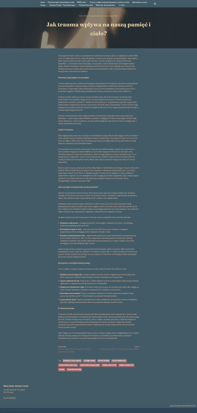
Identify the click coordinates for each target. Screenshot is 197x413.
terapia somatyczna (109, 365)
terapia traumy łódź (126, 365)
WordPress (28, 410)
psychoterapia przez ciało (68, 365)
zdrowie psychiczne (74, 369)
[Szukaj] (155, 4)
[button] (86, 2)
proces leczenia (103, 361)
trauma (61, 369)
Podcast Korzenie (86, 5)
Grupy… (43, 5)
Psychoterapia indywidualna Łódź (61, 2)
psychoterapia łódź (119, 361)
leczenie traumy (89, 361)
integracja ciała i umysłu (72, 361)
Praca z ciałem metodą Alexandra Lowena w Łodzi (109, 2)
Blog (85, 16)
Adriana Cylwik (7, 410)
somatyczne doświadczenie (89, 365)
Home (42, 2)
